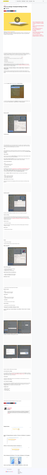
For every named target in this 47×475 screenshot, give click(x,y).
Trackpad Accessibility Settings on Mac (9, 62)
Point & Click (6, 59)
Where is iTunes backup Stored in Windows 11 (13, 445)
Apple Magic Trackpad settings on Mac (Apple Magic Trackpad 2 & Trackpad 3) (13, 58)
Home (4, 4)
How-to (7, 4)
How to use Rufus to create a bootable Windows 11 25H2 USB (16, 465)
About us (19, 469)
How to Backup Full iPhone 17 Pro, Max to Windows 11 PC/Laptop (16, 455)
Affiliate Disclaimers (20, 472)
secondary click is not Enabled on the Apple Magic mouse (20, 168)
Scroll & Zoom (6, 60)
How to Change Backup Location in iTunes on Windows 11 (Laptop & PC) (17, 436)
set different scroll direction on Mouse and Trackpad (19, 218)
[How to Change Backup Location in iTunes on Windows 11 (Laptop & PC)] (17, 427)
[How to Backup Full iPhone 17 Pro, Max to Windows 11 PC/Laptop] (16, 447)
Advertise (19, 473)
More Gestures (6, 61)
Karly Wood (7, 8)
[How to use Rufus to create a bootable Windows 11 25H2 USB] (16, 457)
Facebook (9, 413)
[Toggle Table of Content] (21, 57)
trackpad (9, 32)
